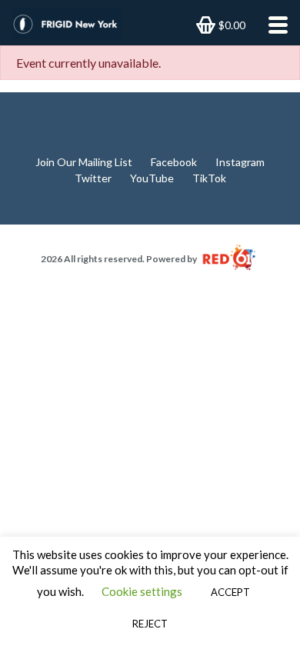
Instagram (240, 161)
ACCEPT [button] (230, 592)
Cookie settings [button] (142, 591)
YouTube (152, 178)
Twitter (93, 178)
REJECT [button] (150, 623)
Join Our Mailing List (83, 161)
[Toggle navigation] (273, 25)
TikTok (209, 178)
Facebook (174, 161)
